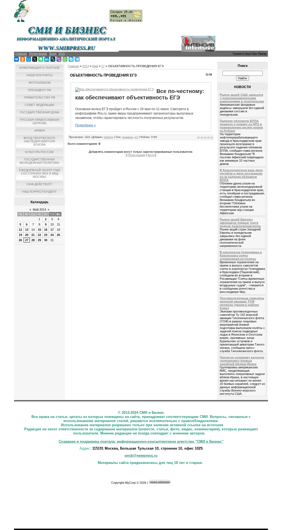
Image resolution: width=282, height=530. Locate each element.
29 (39, 240)
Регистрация (136, 155)
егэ (136, 137)
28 (33, 240)
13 (26, 229)
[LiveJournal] (52, 59)
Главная (73, 66)
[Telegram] (77, 59)
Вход (151, 155)
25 (58, 235)
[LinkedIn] (46, 59)
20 (26, 235)
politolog (108, 137)
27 (26, 240)
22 (39, 235)
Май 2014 (39, 209)
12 (20, 229)
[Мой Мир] (28, 59)
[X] (34, 59)
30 (45, 240)
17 (52, 229)
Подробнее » (85, 125)
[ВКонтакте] (16, 59)
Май (95, 66)
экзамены (127, 137)
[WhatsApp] (65, 59)
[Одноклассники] (22, 59)
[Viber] (58, 59)
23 (45, 235)
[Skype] (71, 59)
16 (45, 229)
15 (39, 229)
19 (20, 235)
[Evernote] (40, 59)
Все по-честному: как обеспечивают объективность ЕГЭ (139, 94)
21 (33, 235)
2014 (85, 66)
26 (20, 240)
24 (52, 235)
